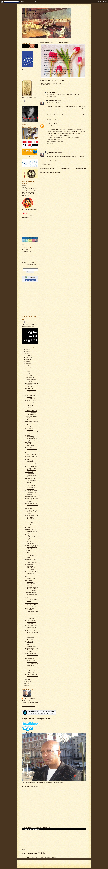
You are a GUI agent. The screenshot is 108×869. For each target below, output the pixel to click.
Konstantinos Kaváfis (30, 496)
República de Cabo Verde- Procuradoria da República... (31, 649)
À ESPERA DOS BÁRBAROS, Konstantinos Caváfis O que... (31, 430)
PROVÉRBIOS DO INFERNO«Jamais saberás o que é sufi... (31, 660)
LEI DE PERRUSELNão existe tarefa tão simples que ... (31, 637)
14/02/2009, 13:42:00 (51, 160)
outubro (28, 359)
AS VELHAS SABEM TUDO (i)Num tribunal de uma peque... (31, 655)
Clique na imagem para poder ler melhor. (31, 577)
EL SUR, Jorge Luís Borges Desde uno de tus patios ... (31, 449)
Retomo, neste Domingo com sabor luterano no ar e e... (31, 504)
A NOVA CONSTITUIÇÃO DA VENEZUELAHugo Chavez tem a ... (31, 437)
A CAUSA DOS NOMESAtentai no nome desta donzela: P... (31, 474)
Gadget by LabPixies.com (31, 829)
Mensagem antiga (81, 168)
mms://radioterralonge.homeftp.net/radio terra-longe (41, 857)
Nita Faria (50, 123)
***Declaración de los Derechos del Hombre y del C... (31, 599)
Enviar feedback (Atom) (54, 172)
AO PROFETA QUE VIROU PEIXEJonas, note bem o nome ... (31, 670)
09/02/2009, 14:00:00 (51, 96)
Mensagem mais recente (47, 168)
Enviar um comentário (46, 164)
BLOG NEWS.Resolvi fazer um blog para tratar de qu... (30, 402)
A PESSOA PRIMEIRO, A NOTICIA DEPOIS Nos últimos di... (31, 665)
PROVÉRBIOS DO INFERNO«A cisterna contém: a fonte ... (31, 443)
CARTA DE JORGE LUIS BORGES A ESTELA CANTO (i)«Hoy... (31, 604)
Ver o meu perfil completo (28, 706)
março (27, 373)
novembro (28, 357)
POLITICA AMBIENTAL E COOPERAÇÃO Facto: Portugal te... (31, 468)
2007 (25, 685)
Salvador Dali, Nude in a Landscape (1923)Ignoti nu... (31, 396)
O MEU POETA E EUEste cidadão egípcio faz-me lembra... (31, 627)
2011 (25, 349)
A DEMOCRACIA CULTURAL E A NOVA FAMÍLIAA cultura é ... (30, 555)
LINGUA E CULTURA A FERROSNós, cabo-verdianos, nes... (31, 384)
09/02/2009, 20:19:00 (51, 119)
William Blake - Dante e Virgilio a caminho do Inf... (31, 417)
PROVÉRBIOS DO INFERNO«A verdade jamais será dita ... (31, 541)
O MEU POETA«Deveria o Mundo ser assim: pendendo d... (31, 621)
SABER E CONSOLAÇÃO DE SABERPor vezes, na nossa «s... (31, 594)
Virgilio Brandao (30, 698)
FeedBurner (33, 273)
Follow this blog (30, 280)
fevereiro (28, 376)
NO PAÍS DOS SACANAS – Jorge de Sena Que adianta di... (31, 546)
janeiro (27, 681)
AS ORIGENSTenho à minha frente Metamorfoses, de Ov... (31, 407)
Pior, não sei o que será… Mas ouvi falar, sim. (31, 453)
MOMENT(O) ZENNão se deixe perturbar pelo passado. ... (31, 499)
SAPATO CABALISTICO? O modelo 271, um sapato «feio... (31, 492)
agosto (27, 363)
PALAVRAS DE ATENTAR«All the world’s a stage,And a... (30, 391)
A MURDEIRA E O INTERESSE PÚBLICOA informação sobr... (30, 643)
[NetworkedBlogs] (30, 277)
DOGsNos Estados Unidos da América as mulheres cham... (31, 573)
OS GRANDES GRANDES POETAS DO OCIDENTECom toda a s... (31, 511)
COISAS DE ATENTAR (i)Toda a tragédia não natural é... (31, 632)
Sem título (27, 527)
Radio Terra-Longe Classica (28, 250)
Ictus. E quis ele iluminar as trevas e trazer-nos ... (31, 457)
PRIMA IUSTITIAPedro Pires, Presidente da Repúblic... (31, 480)
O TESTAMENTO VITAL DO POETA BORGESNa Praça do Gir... (31, 518)
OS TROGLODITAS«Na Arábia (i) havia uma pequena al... (31, 531)
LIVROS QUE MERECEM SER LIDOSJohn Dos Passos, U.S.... (30, 486)
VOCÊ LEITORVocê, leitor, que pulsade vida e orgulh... (30, 524)
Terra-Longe (30, 10)
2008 (25, 683)
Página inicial (65, 168)
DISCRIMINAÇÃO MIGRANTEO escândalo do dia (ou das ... (31, 462)
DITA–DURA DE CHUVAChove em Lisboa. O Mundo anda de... (31, 610)
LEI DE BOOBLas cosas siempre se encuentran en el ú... (31, 676)
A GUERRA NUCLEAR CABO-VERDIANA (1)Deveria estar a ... (31, 412)
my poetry (48, 84)
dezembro (28, 355)
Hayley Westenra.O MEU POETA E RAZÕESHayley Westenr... (31, 424)
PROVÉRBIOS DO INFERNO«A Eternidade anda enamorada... (30, 582)
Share (23, 185)
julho (27, 365)
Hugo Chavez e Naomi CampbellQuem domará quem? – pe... (31, 560)
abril (27, 371)
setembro (28, 361)
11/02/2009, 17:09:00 (51, 148)
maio (27, 369)
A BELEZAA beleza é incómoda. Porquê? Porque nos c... (30, 379)
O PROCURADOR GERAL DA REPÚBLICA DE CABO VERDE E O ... (31, 567)
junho (27, 367)
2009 (25, 353)
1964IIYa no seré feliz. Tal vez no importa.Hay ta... (30, 616)
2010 (25, 351)
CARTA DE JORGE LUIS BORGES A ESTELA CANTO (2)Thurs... (31, 588)
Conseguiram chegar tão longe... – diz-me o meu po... (31, 536)
